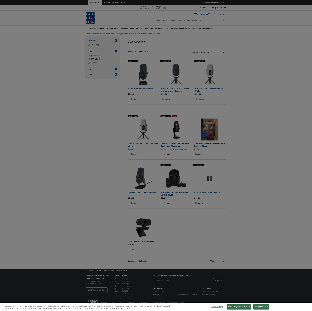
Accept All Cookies (261, 307)
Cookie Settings (217, 307)
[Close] (308, 306)
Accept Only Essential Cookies (239, 307)
